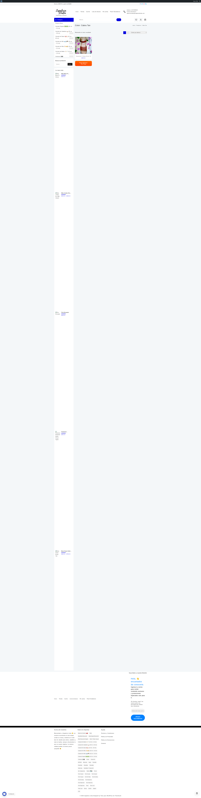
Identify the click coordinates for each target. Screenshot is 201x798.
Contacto (103, 743)
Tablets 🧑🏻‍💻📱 (89, 771)
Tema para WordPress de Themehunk (110, 795)
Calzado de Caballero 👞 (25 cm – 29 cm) (63, 32)
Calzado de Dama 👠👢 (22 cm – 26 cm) (63, 37)
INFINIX (80, 762)
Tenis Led (92, 785)
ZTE (79, 791)
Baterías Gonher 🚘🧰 (83, 733)
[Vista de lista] (128, 32)
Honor (88, 759)
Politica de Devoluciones (107, 740)
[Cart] (145, 20)
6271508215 (135, 10)
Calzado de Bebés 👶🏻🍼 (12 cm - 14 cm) (87, 741)
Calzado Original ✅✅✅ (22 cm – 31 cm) (63, 27)
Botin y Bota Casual (94, 739)
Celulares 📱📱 (59, 56)
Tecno (95, 771)
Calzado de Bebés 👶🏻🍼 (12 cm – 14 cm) (63, 52)
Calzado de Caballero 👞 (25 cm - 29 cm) (87, 744)
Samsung (80, 768)
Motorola (85, 762)
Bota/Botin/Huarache (82, 736)
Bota (91, 733)
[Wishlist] (136, 20)
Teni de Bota (88, 776)
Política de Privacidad (107, 736)
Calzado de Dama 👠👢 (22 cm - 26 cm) (87, 747)
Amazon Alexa (59, 23)
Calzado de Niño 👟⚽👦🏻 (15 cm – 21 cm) (63, 42)
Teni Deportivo (88, 779)
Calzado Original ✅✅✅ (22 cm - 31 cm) (87, 756)
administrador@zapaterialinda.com (136, 13)
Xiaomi (89, 788)
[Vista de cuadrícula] (124, 32)
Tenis (87, 785)
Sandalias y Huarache (89, 768)
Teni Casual (80, 773)
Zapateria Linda (88, 795)
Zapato (94, 788)
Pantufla (94, 762)
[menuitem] (1, 1)
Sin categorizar (81, 771)
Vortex (85, 788)
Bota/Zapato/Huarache (94, 736)
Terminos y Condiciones (107, 733)
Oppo (90, 762)
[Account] (141, 20)
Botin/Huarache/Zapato (83, 739)
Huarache (93, 759)
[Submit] (118, 19)
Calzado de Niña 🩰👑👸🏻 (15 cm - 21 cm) (87, 750)
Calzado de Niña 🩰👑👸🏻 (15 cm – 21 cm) (63, 47)
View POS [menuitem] (195, 1)
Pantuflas (80, 765)
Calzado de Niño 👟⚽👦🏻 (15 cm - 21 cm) (87, 753)
